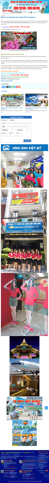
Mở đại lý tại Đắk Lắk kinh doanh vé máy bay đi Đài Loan (12, 108)
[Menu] (47, 7)
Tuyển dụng (41, 468)
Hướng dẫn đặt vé (42, 455)
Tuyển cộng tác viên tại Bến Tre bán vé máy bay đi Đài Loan (36, 108)
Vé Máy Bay (3, 15)
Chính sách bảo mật (43, 462)
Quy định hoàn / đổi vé (43, 453)
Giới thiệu (41, 464)
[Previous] (2, 101)
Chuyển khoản (42, 459)
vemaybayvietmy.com (15, 29)
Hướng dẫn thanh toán (43, 457)
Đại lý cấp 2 (42, 473)
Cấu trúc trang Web (43, 466)
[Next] (46, 101)
